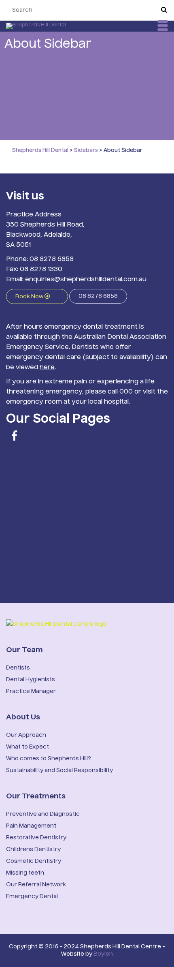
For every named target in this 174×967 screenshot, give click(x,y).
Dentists (18, 668)
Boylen (103, 954)
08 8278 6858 (52, 259)
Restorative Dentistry (36, 838)
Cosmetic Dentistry (33, 861)
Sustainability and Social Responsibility (59, 770)
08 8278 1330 (41, 269)
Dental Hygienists (30, 679)
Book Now (30, 297)
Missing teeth (25, 873)
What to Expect (27, 747)
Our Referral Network (36, 885)
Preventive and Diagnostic (43, 814)
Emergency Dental (32, 896)
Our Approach (26, 735)
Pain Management (31, 826)
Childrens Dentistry (33, 849)
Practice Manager (31, 691)
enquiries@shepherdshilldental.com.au (85, 279)
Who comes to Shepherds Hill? (48, 759)
